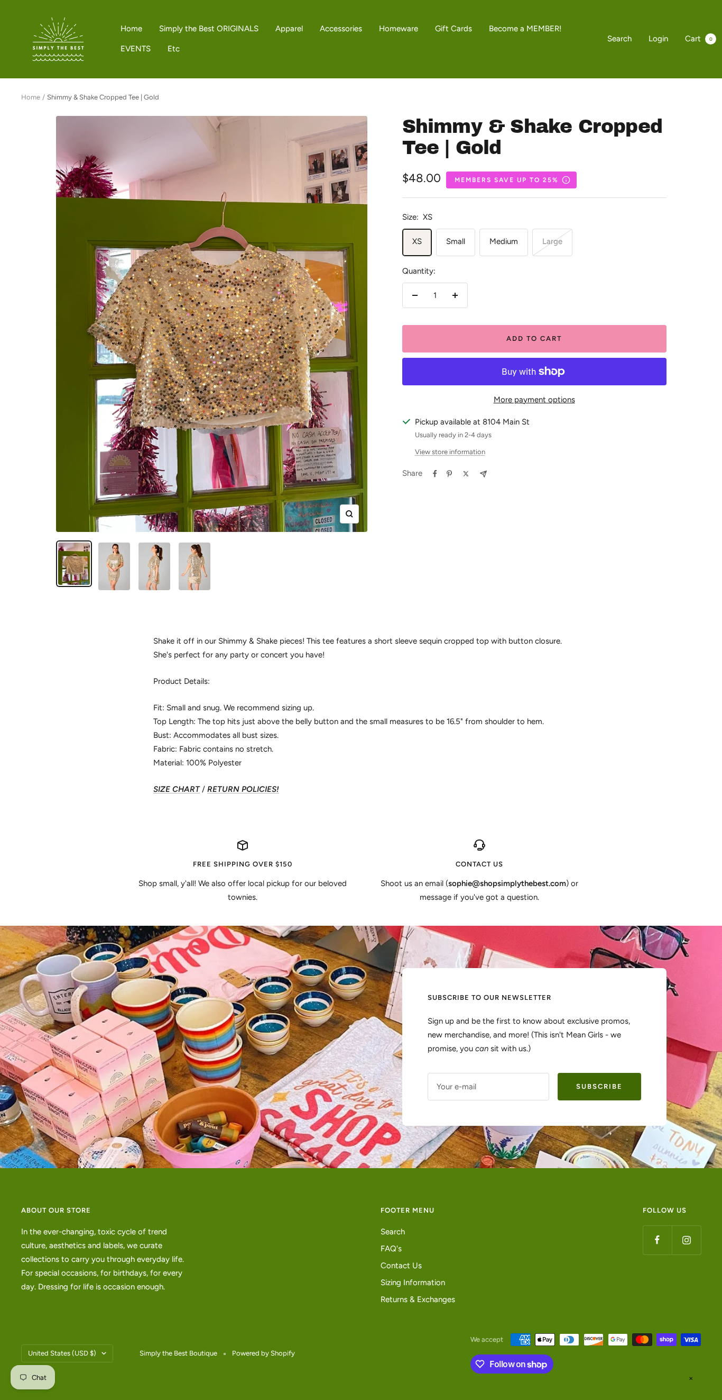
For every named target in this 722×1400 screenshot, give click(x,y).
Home (131, 28)
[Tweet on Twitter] (465, 473)
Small (455, 241)
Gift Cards (453, 28)
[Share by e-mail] (483, 474)
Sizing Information (413, 1282)
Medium (503, 241)
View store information (450, 452)
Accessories (341, 28)
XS (417, 241)
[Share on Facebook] (435, 473)
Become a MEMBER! (525, 28)
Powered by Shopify (263, 1353)
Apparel (289, 28)
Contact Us (401, 1265)
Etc (174, 48)
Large (552, 241)
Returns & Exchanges (418, 1299)
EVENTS (136, 48)
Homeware (398, 28)
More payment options (534, 399)
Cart (698, 38)
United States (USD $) (62, 1353)
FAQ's (391, 1248)
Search (619, 38)
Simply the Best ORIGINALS (208, 28)
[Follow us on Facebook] (657, 1239)
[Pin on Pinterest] (449, 473)
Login (658, 38)
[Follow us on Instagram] (686, 1239)
